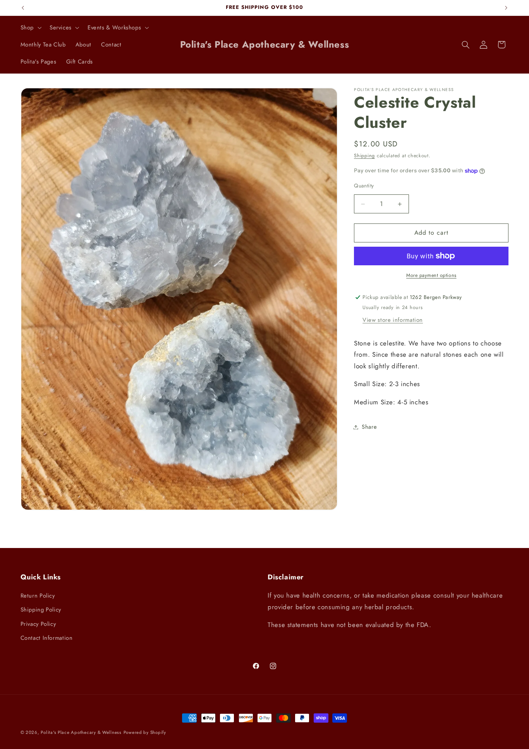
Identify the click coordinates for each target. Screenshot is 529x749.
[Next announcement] (506, 7)
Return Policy (38, 595)
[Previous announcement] (22, 7)
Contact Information (47, 638)
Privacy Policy (38, 624)
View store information (392, 320)
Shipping (364, 156)
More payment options (431, 275)
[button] (30, 27)
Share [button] (369, 427)
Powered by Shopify (145, 732)
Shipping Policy (41, 609)
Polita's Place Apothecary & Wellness (81, 732)
